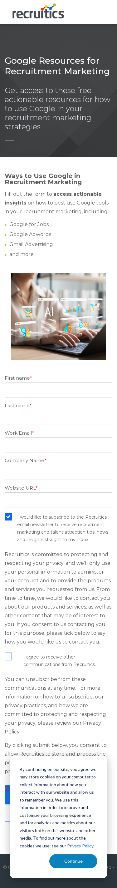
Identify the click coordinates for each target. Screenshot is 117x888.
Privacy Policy (80, 845)
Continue (73, 861)
